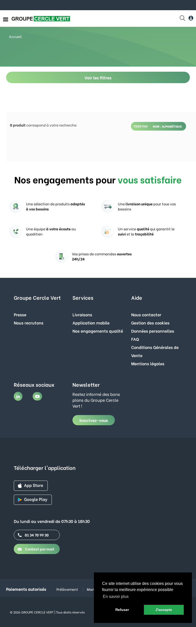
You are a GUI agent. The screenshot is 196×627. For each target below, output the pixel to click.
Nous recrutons (28, 322)
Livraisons (82, 314)
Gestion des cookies (150, 322)
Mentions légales (147, 363)
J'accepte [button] (163, 610)
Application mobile (90, 322)
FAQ (135, 339)
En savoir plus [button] (116, 596)
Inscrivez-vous (93, 420)
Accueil (15, 36)
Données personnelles (152, 331)
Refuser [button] (122, 610)
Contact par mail (39, 548)
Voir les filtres (98, 77)
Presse (20, 314)
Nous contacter (146, 314)
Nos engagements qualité (97, 331)
